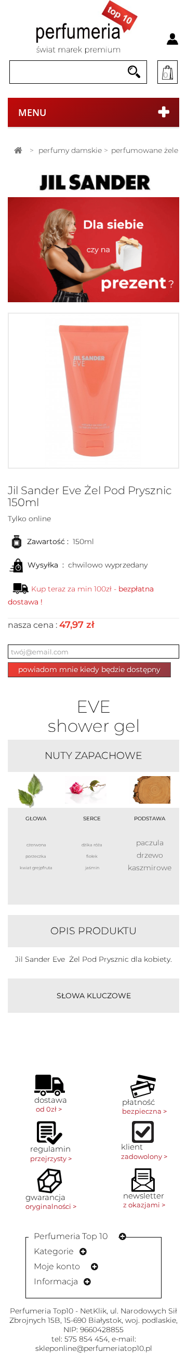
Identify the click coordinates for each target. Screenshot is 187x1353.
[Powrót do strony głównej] (18, 150)
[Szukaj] (134, 72)
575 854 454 (86, 1339)
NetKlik (93, 1311)
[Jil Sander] (93, 181)
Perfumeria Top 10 (71, 1236)
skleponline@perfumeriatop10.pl (93, 1348)
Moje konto (57, 1266)
